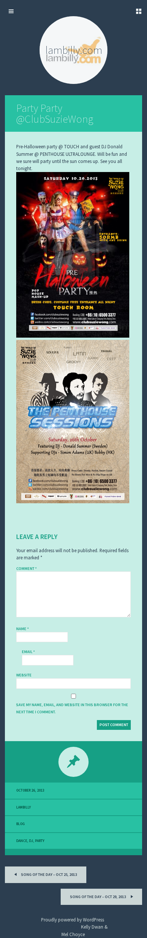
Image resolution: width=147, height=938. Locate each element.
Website (24, 675)
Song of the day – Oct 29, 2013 (98, 896)
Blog (20, 824)
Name (22, 628)
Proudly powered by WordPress (72, 920)
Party (39, 841)
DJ (31, 841)
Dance (21, 841)
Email (28, 651)
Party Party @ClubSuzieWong (54, 113)
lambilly (23, 807)
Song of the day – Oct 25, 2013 (48, 874)
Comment (26, 568)
